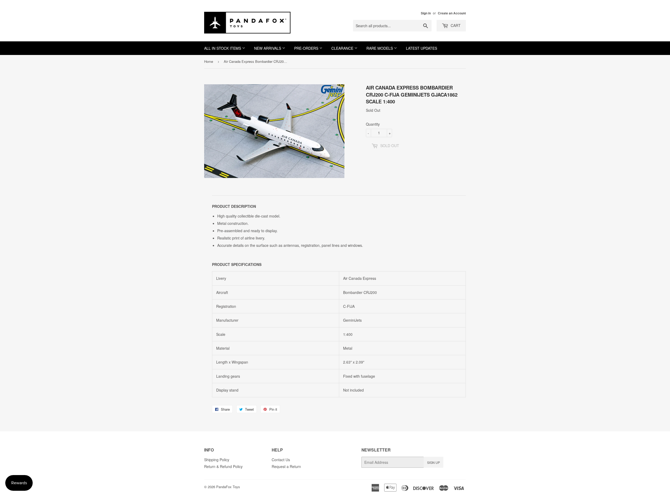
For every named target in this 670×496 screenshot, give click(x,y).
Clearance (342, 48)
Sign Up (433, 462)
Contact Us (281, 459)
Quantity (373, 124)
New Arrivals (268, 48)
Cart (455, 25)
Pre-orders (306, 48)
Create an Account (452, 13)
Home (208, 61)
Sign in (426, 13)
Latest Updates (421, 48)
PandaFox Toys (228, 486)
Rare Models (380, 48)
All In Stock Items (223, 48)
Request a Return (286, 466)
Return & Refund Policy (223, 466)
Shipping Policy (216, 459)
